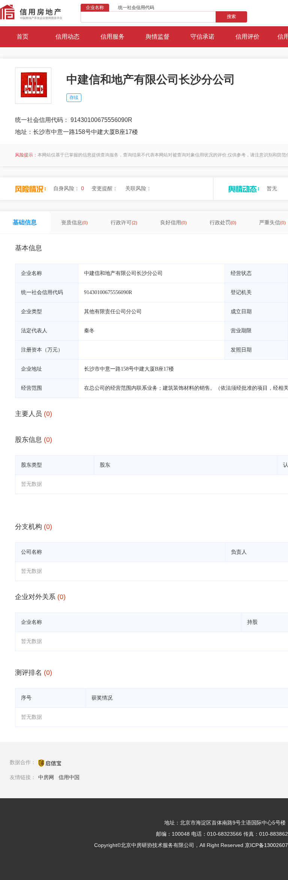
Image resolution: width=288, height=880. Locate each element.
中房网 (46, 777)
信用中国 (69, 777)
